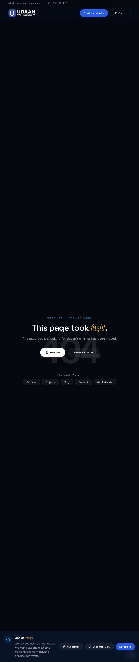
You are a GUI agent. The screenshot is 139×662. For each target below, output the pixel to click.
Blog (67, 382)
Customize (73, 646)
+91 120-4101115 (56, 3)
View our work (81, 352)
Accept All (125, 646)
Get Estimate (105, 382)
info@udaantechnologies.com (24, 3)
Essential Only (101, 646)
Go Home (55, 352)
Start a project (93, 13)
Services (31, 382)
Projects (50, 382)
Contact (83, 382)
